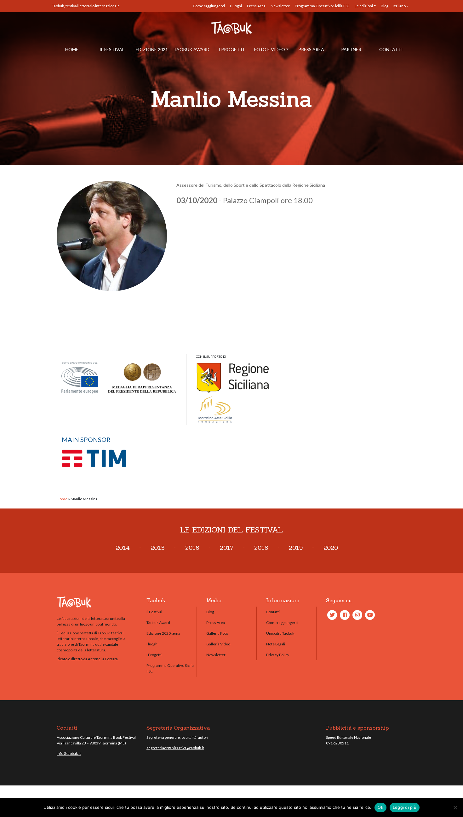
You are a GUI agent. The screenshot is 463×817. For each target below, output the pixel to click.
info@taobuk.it (69, 753)
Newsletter (280, 5)
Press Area (256, 5)
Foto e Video (269, 49)
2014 (123, 547)
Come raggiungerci (209, 5)
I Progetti (231, 49)
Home (71, 49)
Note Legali (275, 644)
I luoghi (236, 5)
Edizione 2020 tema (163, 633)
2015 (157, 547)
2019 (296, 547)
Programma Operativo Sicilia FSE (322, 5)
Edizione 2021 (152, 49)
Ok (380, 807)
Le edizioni (364, 5)
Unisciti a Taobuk (280, 633)
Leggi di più (404, 807)
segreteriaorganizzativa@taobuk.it (175, 747)
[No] (455, 807)
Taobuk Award (191, 49)
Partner (351, 49)
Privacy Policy (277, 654)
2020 (330, 547)
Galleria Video (218, 644)
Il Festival (112, 49)
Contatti (391, 49)
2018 (261, 547)
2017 (226, 547)
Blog (384, 5)
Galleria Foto (217, 633)
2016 (192, 547)
